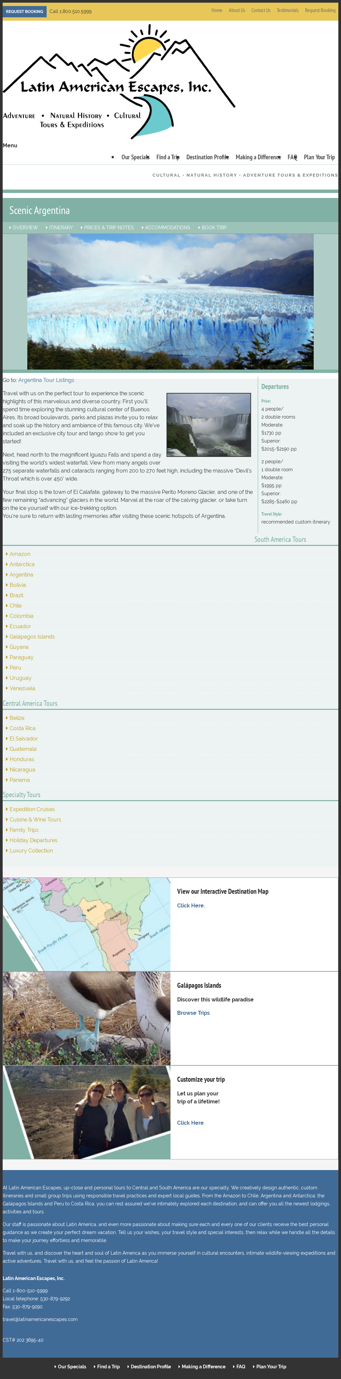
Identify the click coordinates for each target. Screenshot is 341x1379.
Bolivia (18, 585)
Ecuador (20, 626)
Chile (16, 606)
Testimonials (288, 10)
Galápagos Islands (32, 637)
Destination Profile (207, 157)
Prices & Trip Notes (109, 227)
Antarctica (22, 564)
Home (216, 10)
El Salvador (24, 738)
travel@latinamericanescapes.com (40, 1319)
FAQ (292, 157)
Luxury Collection (31, 850)
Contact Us (260, 10)
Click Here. (191, 905)
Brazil (16, 595)
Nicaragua (22, 769)
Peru (15, 668)
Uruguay (21, 678)
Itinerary (61, 227)
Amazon (20, 554)
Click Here (190, 1123)
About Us (237, 10)
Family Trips (24, 830)
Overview (25, 227)
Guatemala (23, 749)
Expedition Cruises (32, 809)
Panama (20, 780)
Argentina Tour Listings (46, 380)
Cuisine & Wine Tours (35, 819)
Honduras (22, 759)
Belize (17, 718)
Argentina (21, 575)
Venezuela (22, 688)
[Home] (119, 83)
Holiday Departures (34, 840)
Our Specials (136, 157)
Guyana (19, 647)
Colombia (22, 616)
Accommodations (167, 227)
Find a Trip (168, 157)
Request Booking (24, 11)
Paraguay (22, 657)
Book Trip (214, 227)
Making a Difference (258, 157)
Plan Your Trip (319, 157)
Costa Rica (23, 728)
